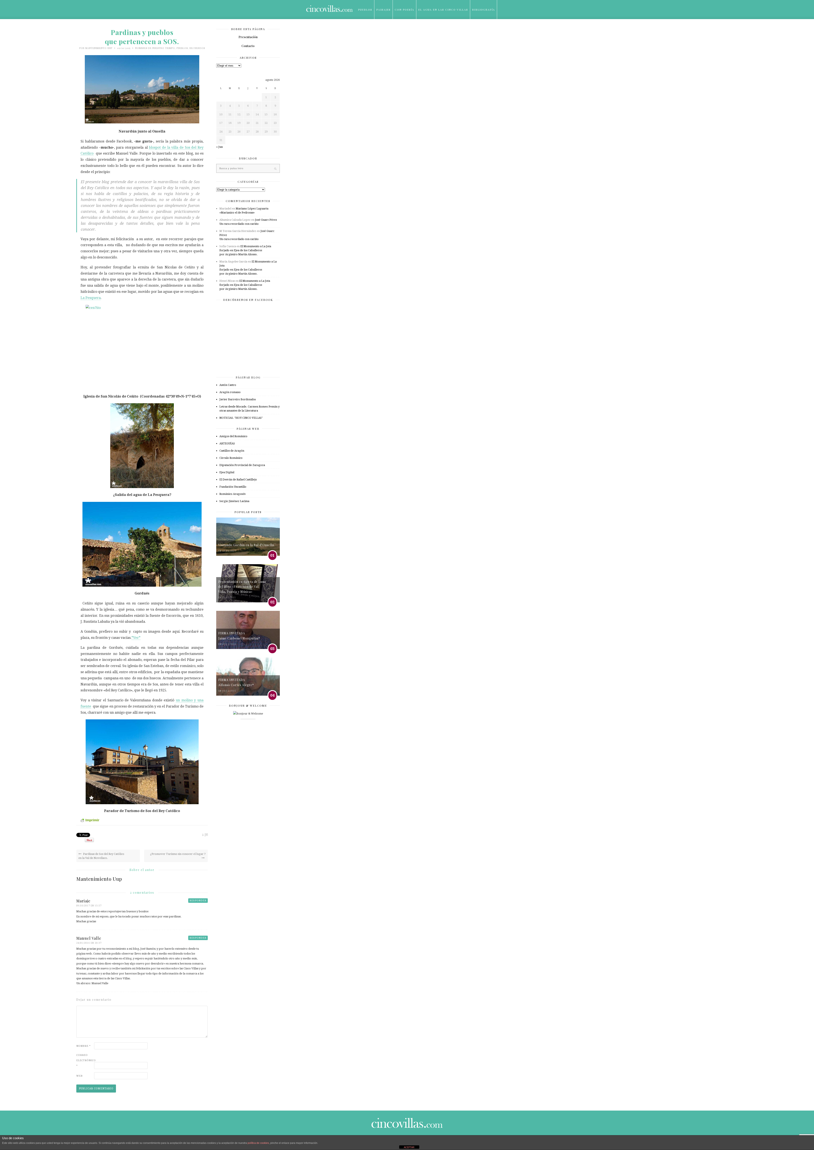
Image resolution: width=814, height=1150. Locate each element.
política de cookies (258, 1143)
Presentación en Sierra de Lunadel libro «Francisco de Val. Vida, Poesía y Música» (242, 587)
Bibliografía (483, 9)
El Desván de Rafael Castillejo (238, 479)
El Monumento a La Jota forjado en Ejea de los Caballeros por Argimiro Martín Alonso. (245, 250)
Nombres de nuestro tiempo (155, 48)
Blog (362, 28)
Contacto (248, 46)
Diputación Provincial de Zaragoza (242, 465)
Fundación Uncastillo (232, 486)
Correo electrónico (84, 1060)
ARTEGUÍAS (227, 443)
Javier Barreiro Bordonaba (237, 399)
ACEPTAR (409, 1147)
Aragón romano (230, 392)
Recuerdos (197, 48)
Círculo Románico (231, 457)
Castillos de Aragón (231, 450)
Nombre (83, 1046)
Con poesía (404, 9)
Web (79, 1076)
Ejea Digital (226, 472)
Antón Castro (227, 385)
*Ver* (136, 638)
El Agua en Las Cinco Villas (443, 9)
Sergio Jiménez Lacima (234, 501)
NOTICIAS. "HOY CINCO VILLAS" (241, 417)
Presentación (248, 37)
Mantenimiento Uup (98, 48)
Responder (198, 900)
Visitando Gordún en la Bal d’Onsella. (246, 545)
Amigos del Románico (233, 436)
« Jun (219, 146)
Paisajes (383, 9)
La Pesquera (91, 298)
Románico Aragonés (232, 493)
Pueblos (365, 9)
